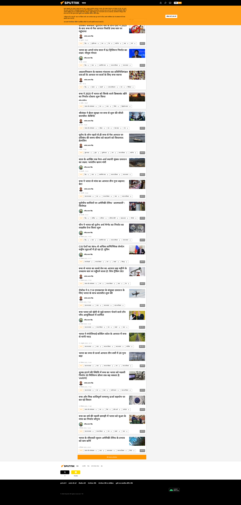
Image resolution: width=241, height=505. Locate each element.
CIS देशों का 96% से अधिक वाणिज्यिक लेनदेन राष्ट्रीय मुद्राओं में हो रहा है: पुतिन (101, 248)
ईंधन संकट (117, 128)
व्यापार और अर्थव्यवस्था (89, 106)
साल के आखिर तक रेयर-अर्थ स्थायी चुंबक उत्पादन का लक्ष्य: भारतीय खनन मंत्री (103, 161)
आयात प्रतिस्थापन (111, 87)
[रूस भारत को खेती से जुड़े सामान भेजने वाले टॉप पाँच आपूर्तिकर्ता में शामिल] (137, 315)
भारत (93, 65)
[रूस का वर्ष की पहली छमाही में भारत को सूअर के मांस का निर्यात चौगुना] (137, 419)
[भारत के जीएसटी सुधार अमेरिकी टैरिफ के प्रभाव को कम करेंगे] (137, 441)
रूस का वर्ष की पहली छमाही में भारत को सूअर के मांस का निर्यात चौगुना (102, 418)
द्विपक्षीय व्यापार (125, 106)
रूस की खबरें (87, 262)
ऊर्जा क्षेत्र (125, 409)
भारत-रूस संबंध (88, 196)
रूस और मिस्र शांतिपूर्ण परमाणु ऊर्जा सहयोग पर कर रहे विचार (102, 399)
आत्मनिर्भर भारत (102, 65)
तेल (125, 128)
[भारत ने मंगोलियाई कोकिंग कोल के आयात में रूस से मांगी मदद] (137, 337)
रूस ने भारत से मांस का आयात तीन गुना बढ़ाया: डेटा (102, 183)
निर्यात (115, 106)
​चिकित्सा (129, 87)
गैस (109, 43)
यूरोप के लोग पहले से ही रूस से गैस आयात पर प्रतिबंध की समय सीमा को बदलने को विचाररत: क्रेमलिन (101, 138)
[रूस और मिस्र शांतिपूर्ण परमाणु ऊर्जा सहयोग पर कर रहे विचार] (137, 400)
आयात (81, 43)
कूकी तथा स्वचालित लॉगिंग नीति (87, 13)
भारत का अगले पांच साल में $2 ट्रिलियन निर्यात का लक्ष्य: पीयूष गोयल (103, 52)
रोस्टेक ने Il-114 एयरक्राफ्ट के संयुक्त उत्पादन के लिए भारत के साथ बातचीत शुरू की (102, 292)
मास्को (115, 262)
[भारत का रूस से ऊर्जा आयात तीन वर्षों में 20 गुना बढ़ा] (137, 356)
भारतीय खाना (113, 390)
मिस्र (107, 409)
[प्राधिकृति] (161, 3)
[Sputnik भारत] (70, 5)
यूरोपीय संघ (94, 43)
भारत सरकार (125, 65)
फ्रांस (125, 43)
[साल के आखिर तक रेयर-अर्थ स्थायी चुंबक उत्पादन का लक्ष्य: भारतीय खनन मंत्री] (137, 162)
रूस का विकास (122, 153)
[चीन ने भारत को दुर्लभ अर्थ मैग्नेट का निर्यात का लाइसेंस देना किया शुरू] (137, 228)
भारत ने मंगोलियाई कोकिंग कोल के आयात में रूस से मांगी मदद (102, 336)
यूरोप (96, 153)
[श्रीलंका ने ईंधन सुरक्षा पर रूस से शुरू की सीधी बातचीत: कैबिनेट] (137, 116)
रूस (102, 43)
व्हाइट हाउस (123, 218)
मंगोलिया (128, 346)
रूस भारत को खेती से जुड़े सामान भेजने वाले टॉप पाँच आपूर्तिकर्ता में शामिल (102, 314)
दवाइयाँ (101, 87)
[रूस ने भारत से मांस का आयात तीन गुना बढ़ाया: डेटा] (137, 184)
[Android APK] (174, 490)
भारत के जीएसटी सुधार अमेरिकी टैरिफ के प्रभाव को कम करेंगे (102, 440)
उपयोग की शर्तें (72, 483)
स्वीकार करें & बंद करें (171, 16)
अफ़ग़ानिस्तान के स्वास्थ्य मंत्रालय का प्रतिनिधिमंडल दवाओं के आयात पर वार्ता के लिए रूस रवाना (103, 74)
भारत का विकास (114, 65)
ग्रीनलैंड (132, 218)
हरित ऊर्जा (115, 409)
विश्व (85, 43)
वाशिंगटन (102, 218)
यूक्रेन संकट (87, 153)
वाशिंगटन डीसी (112, 218)
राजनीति (84, 466)
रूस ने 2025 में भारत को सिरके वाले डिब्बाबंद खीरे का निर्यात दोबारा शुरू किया (103, 95)
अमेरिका (93, 218)
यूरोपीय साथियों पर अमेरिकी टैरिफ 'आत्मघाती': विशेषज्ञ (102, 205)
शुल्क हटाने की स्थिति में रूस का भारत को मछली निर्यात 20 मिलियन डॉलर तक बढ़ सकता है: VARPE (102, 375)
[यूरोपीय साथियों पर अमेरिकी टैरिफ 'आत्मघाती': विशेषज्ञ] (137, 206)
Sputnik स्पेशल (95, 466)
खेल (102, 466)
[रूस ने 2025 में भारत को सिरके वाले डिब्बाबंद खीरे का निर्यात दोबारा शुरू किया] (137, 97)
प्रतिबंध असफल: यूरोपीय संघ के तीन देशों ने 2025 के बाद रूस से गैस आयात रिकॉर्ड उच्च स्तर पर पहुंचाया (103, 28)
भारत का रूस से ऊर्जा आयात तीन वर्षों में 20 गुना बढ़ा (102, 355)
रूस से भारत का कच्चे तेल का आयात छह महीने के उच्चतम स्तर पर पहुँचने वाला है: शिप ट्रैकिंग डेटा (103, 270)
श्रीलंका (101, 128)
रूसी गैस (117, 43)
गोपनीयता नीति (121, 10)
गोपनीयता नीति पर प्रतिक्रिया (106, 483)
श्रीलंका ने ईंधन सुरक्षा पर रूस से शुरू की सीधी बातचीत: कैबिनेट (101, 115)
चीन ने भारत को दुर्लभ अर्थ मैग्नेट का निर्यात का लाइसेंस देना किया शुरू (101, 227)
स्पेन (132, 43)
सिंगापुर (123, 262)
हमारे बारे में (63, 483)
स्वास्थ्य (93, 87)
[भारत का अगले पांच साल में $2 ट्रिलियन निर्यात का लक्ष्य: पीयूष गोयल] (137, 53)
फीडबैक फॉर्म (82, 483)
